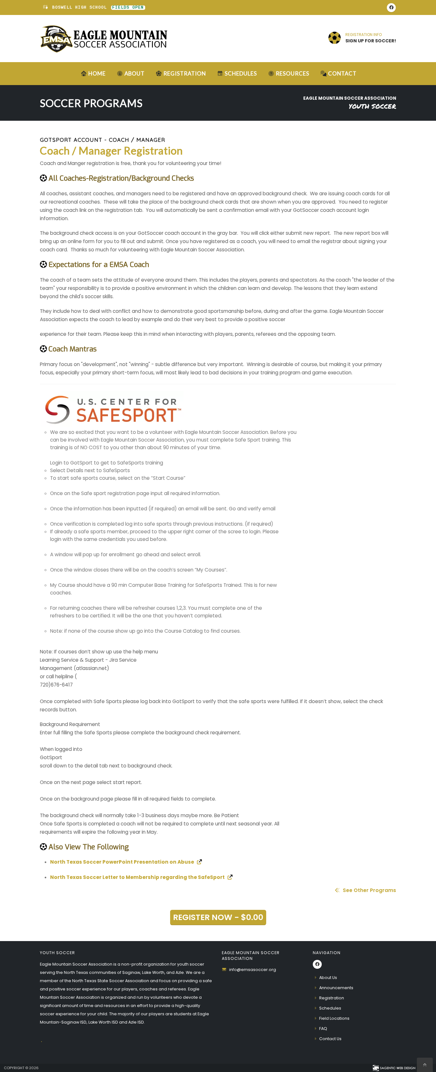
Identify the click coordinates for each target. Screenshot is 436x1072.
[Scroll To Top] (425, 1065)
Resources (292, 73)
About (134, 73)
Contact (342, 73)
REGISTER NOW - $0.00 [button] (218, 917)
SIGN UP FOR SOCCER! (370, 41)
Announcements (336, 987)
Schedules (241, 73)
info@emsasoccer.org (252, 969)
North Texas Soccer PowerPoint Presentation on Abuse (122, 862)
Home (97, 73)
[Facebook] (391, 7)
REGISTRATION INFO (363, 34)
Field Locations (334, 1018)
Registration (184, 73)
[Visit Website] (218, 409)
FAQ (323, 1028)
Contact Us (330, 1038)
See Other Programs (369, 890)
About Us (328, 977)
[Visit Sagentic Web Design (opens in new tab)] (394, 1068)
